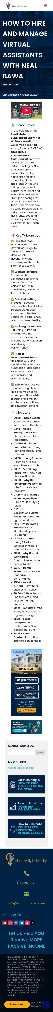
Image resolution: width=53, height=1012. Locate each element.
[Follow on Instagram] (10, 923)
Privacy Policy (37, 1006)
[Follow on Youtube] (4, 923)
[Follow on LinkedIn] (21, 923)
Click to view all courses (21, 767)
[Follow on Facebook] (16, 923)
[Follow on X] (33, 923)
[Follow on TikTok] (27, 923)
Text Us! (18, 1004)
